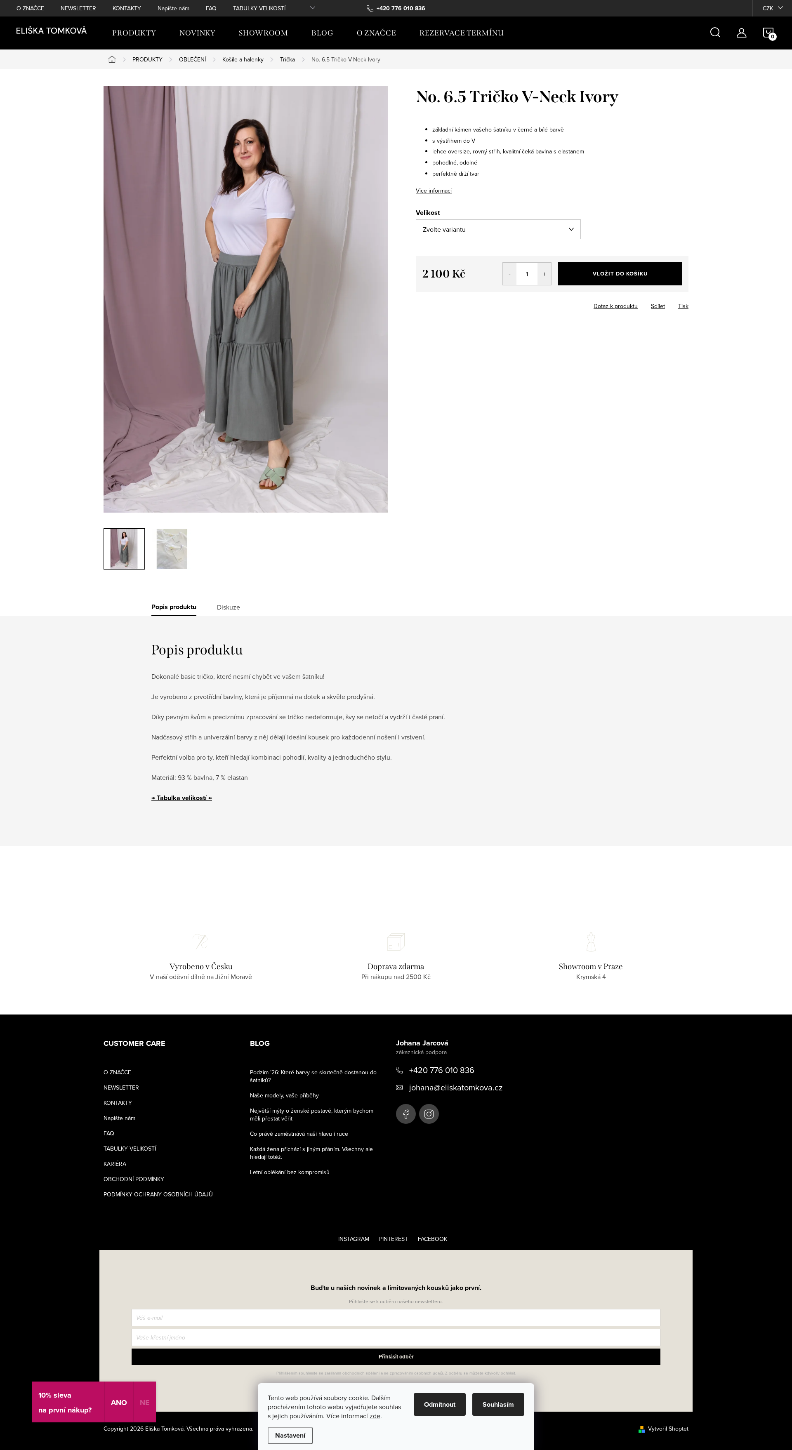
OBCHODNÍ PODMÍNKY (134, 1179)
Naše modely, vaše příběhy (284, 1095)
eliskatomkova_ (429, 1114)
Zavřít (432, 303)
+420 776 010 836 (441, 1070)
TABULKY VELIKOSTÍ (259, 8)
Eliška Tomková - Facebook (406, 1114)
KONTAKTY (127, 8)
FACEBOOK (432, 1239)
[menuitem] (134, 32)
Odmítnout (439, 1404)
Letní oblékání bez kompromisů (290, 1172)
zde (375, 1415)
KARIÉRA (115, 1164)
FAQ (211, 8)
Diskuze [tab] (228, 607)
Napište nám (173, 8)
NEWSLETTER (78, 8)
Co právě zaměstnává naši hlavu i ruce (299, 1134)
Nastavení (290, 1435)
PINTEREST (393, 1239)
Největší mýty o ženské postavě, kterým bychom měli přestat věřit (311, 1114)
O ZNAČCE (30, 8)
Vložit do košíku (620, 274)
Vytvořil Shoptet (668, 1428)
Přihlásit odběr (396, 1357)
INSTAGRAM (353, 1239)
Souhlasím (498, 1404)
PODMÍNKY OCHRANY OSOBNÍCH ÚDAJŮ (158, 1194)
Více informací (434, 190)
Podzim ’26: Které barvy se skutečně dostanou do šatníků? (313, 1076)
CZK (768, 8)
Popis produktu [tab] (173, 607)
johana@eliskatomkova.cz (455, 1087)
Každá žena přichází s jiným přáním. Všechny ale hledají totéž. (311, 1153)
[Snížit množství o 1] (509, 274)
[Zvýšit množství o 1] (544, 274)
